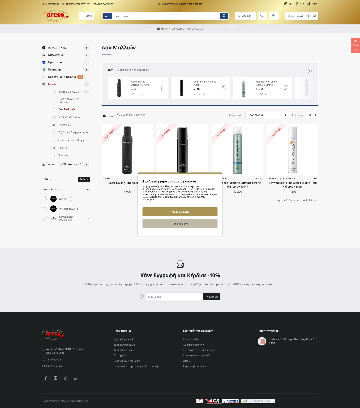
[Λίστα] (111, 115)
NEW (110, 69)
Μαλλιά (177, 28)
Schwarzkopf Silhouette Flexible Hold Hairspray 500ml (293, 185)
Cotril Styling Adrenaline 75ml (140, 83)
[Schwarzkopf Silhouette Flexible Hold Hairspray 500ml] (306, 88)
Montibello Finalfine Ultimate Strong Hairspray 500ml (266, 83)
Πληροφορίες (122, 331)
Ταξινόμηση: (236, 115)
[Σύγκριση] (274, 16)
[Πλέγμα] (105, 115)
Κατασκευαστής (53, 189)
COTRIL (108, 178)
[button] (133, 93)
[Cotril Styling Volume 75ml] (181, 88)
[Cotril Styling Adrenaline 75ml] (119, 88)
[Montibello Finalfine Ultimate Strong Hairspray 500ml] (243, 88)
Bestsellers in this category (133, 69)
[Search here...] (224, 16)
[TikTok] (65, 378)
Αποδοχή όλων (180, 211)
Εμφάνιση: (298, 115)
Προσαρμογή (180, 223)
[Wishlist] (263, 16)
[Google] (75, 378)
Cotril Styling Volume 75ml (205, 83)
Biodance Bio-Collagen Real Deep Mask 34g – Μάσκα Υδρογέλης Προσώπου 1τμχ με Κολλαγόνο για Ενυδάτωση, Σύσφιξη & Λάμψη (293, 339)
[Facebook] (46, 378)
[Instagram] (55, 378)
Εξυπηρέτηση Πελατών (198, 331)
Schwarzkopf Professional (282, 178)
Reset (85, 179)
